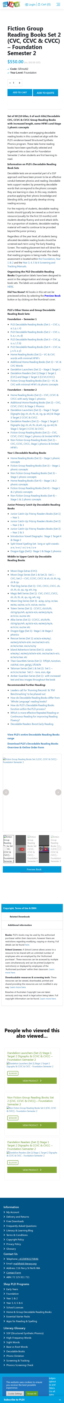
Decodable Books (15, 1351)
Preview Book (33, 869)
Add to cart (20, 92)
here (27, 944)
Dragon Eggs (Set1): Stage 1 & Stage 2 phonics (36, 551)
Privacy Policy (13, 1244)
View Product (31, 1080)
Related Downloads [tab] (20, 916)
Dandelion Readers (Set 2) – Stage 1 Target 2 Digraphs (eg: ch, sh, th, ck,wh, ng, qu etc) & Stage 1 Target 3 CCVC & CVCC (34, 425)
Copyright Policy (15, 1239)
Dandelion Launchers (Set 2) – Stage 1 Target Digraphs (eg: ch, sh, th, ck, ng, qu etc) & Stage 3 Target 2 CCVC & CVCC (35, 413)
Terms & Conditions (17, 1235)
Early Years (12, 1289)
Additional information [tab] (20, 925)
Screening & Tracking (17, 1360)
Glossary (11, 1248)
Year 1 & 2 (12, 1298)
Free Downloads (15, 1221)
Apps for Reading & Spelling (21, 1321)
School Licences (14, 1307)
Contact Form (13, 1272)
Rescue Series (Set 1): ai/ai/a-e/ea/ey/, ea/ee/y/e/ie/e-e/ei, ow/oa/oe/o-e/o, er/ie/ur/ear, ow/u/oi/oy (31, 642)
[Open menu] (58, 4)
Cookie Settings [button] (15, 1393)
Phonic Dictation (15, 1355)
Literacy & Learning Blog (19, 1230)
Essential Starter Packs (18, 1316)
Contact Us (11, 1254)
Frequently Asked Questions (21, 1225)
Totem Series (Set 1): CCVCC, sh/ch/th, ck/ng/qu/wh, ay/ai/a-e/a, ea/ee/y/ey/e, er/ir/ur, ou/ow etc (32, 612)
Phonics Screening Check (19, 1365)
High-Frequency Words (18, 1337)
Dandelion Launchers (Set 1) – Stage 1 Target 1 (36, 369)
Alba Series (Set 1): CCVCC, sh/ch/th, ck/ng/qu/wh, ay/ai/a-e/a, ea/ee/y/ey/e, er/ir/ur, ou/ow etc (32, 623)
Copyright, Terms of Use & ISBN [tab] (19, 908)
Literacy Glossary (14, 1328)
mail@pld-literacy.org (25, 1263)
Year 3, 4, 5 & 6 (14, 1302)
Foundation (12, 1293)
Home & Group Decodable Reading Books (29, 1312)
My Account (12, 1212)
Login (31, 4)
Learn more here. (18, 987)
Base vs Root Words (17, 1346)
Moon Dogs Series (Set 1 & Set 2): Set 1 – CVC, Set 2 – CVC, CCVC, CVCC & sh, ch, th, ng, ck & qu (36, 578)
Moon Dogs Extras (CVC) (24, 570)
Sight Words (13, 1342)
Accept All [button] (31, 1393)
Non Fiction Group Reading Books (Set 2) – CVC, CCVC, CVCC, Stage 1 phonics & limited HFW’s (35, 443)
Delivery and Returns (17, 1216)
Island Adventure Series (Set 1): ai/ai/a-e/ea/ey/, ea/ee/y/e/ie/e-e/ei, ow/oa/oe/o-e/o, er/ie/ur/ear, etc (35, 653)
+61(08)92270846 (28, 1258)
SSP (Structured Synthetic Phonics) (24, 1333)
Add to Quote (45, 92)
